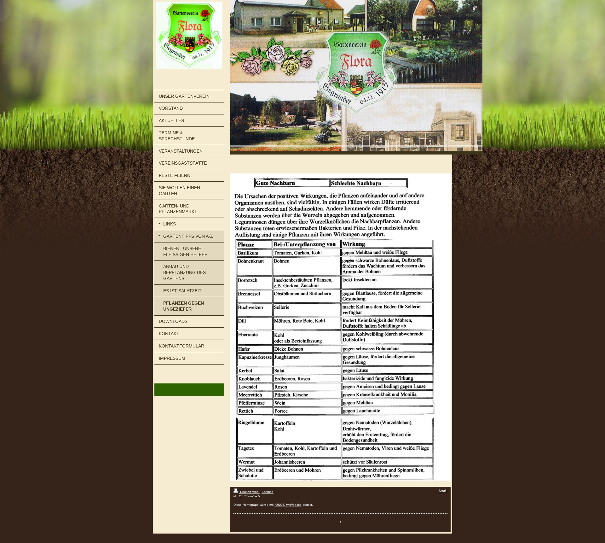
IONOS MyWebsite (288, 504)
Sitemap (268, 491)
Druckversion (249, 491)
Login (443, 490)
